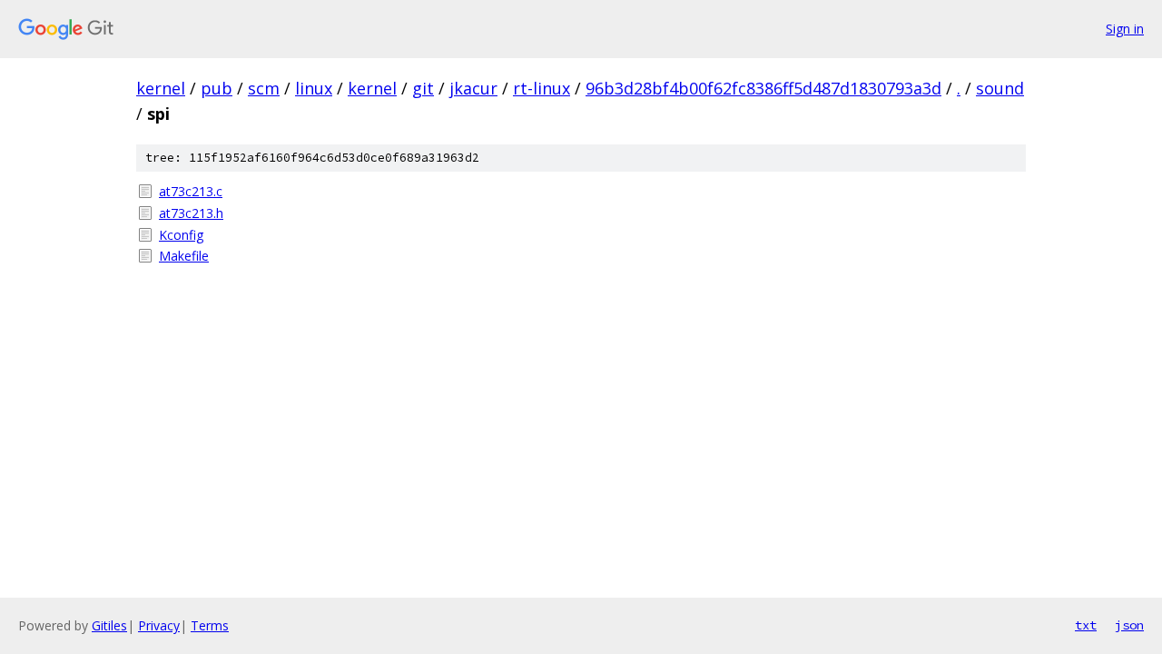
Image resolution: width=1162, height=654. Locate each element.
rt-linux (541, 88)
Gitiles (109, 625)
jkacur (473, 88)
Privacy (159, 625)
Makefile (184, 255)
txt (1086, 625)
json (1129, 625)
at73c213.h (191, 213)
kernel (160, 88)
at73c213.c (190, 191)
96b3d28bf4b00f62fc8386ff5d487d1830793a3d (763, 88)
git (423, 88)
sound (1000, 88)
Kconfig (181, 234)
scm (264, 88)
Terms (210, 625)
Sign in (1125, 28)
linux (313, 88)
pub (216, 88)
